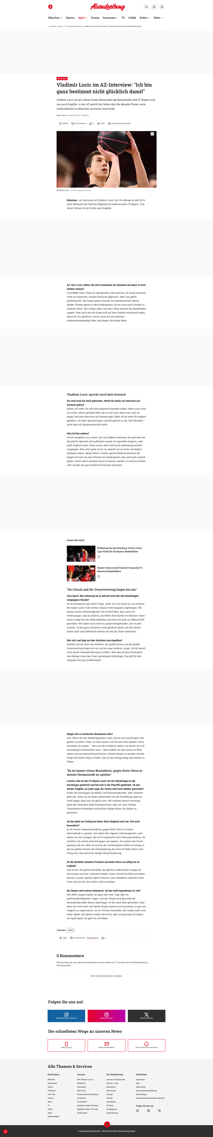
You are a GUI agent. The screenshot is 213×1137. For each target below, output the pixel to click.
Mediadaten (111, 1102)
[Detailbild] (152, 134)
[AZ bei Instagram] (148, 1110)
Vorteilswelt (82, 1102)
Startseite (52, 26)
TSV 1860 (51, 1094)
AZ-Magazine (111, 1109)
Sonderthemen (112, 1113)
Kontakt (109, 1098)
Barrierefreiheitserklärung (146, 1091)
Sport (81, 17)
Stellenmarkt (82, 1113)
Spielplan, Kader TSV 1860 (87, 1109)
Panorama (109, 17)
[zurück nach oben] (107, 1125)
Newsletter (81, 1083)
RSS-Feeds (81, 1091)
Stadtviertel (52, 1083)
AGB (137, 1083)
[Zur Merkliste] (154, 7)
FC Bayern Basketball (73, 26)
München (54, 17)
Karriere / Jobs (112, 1083)
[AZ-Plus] (50, 7)
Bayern (70, 17)
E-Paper (109, 1094)
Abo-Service (111, 1091)
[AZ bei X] (159, 1110)
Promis (95, 17)
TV (123, 17)
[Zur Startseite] (107, 10)
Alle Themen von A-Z (85, 1080)
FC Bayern (52, 1091)
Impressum (140, 1080)
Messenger (81, 1087)
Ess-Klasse (81, 1098)
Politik (132, 17)
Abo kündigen (141, 1094)
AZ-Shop (109, 1105)
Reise (50, 1113)
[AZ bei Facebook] (137, 1110)
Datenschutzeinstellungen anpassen (150, 1098)
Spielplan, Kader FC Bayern (87, 1105)
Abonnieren (111, 1087)
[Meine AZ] (162, 7)
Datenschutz (141, 1087)
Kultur (143, 17)
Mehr (157, 17)
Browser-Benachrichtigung (87, 1094)
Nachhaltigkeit (53, 1116)
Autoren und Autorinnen (115, 1080)
